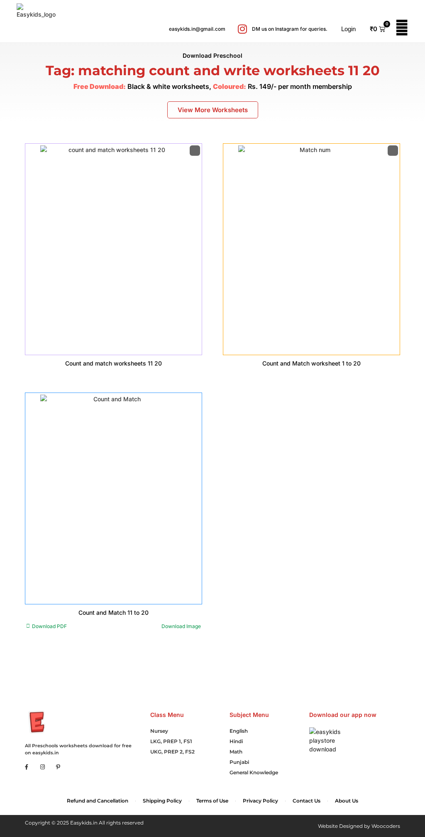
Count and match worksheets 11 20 (113, 363)
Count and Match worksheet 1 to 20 (311, 363)
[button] (344, 29)
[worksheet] (113, 249)
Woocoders (385, 826)
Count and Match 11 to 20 (113, 612)
